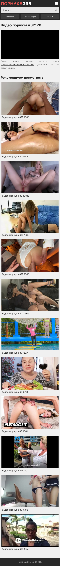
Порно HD (50, 16)
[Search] (56, 10)
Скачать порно (30, 16)
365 (16, 3)
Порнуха (10, 16)
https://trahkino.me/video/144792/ (17, 64)
